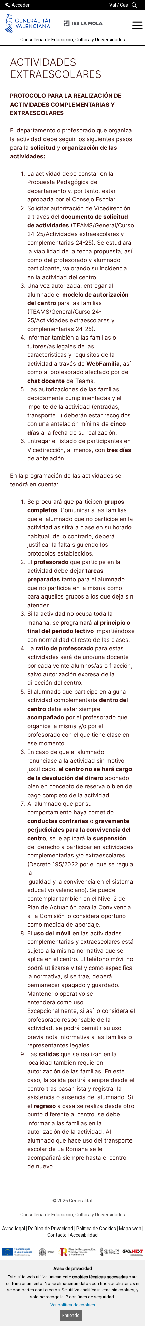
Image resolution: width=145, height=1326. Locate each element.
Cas (124, 5)
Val (112, 5)
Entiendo (71, 1315)
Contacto (57, 1235)
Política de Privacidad (50, 1228)
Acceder (21, 5)
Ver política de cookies (72, 1304)
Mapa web (130, 1228)
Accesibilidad (84, 1235)
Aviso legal (13, 1228)
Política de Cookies (96, 1228)
